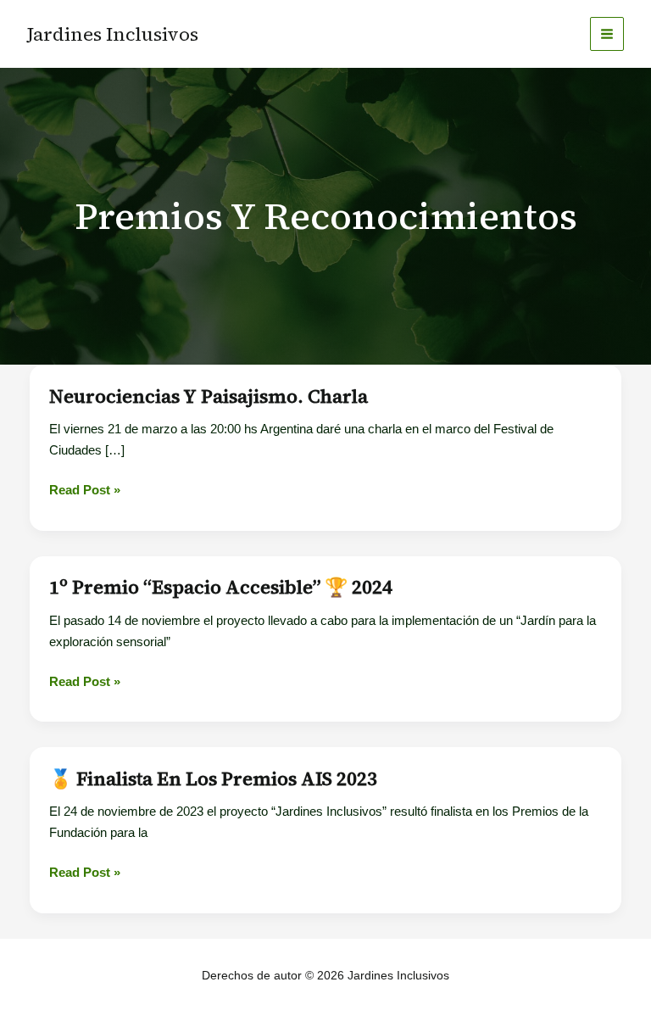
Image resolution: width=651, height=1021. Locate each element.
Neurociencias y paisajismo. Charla (208, 396)
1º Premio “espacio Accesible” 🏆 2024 (220, 587)
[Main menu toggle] (607, 34)
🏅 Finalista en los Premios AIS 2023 (213, 778)
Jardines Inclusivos (112, 34)
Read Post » (84, 491)
